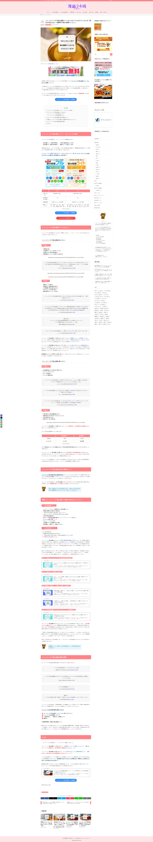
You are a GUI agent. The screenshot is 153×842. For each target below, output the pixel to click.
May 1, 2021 (72, 680)
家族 (106, 314)
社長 (101, 320)
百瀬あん (97, 144)
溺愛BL (103, 318)
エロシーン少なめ (98, 294)
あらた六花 (98, 147)
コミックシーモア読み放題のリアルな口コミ (56, 112)
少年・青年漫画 (99, 183)
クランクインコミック (100, 195)
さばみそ (97, 160)
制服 (96, 312)
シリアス (105, 294)
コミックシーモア (48, 24)
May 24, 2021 (72, 312)
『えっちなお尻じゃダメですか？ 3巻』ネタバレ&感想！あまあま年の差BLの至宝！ (103, 278)
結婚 (96, 322)
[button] (45, 798)
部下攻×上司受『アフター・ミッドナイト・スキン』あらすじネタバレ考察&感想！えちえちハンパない (103, 270)
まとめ (48, 123)
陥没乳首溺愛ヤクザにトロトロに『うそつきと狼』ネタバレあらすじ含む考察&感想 (103, 266)
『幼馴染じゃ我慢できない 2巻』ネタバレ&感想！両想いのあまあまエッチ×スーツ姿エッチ (103, 275)
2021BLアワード (72, 838)
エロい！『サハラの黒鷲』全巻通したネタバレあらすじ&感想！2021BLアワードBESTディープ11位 (71, 577)
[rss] (110, 0)
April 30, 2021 (71, 689)
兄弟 (101, 310)
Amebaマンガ (98, 197)
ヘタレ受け (104, 302)
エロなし (104, 292)
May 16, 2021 (72, 324)
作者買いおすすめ (104, 308)
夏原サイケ (98, 153)
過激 (96, 324)
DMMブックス (98, 200)
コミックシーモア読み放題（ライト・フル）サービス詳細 (59, 110)
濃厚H (107, 318)
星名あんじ (98, 169)
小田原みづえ (98, 190)
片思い (96, 320)
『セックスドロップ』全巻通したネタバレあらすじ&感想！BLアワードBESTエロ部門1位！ (71, 563)
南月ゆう (97, 149)
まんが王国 (98, 205)
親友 (105, 322)
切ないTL (106, 310)
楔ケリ (97, 158)
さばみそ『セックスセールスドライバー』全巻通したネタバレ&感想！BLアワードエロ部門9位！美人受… (71, 615)
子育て (102, 314)
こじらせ (100, 290)
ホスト (96, 304)
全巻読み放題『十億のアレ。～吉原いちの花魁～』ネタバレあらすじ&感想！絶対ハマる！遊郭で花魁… (71, 591)
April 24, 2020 (74, 384)
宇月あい (97, 185)
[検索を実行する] (111, 54)
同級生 (101, 312)
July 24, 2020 (72, 268)
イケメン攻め (98, 292)
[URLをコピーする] (87, 798)
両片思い (97, 308)
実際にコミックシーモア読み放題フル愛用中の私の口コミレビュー (61, 119)
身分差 (109, 322)
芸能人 (100, 322)
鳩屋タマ (97, 176)
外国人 (106, 312)
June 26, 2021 (71, 300)
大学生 (97, 314)
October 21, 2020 (70, 699)
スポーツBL (106, 296)
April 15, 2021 (72, 394)
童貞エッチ (106, 320)
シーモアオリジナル (99, 296)
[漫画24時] (76, 6)
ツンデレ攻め (98, 298)
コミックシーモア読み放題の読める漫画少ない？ (57, 117)
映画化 (107, 316)
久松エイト (98, 171)
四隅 (97, 162)
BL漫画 (97, 142)
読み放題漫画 (65, 838)
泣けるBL (97, 318)
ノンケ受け (97, 302)
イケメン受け (107, 290)
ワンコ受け (104, 306)
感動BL (96, 316)
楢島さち (97, 178)
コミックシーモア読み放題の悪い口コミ (57, 115)
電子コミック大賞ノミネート (104, 324)
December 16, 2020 (74, 669)
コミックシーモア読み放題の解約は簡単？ (56, 121)
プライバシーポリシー (86, 838)
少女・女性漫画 (99, 188)
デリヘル (97, 300)
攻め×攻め (102, 316)
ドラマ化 (102, 300)
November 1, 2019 (73, 404)
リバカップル (98, 306)
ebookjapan (98, 207)
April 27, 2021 (73, 333)
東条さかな (98, 167)
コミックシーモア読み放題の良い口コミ (57, 113)
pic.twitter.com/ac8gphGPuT (79, 310)
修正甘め (97, 310)
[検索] (111, 0)
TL (96, 180)
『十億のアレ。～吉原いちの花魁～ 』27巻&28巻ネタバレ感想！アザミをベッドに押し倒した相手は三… (71, 601)
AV (96, 290)
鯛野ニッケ (98, 151)
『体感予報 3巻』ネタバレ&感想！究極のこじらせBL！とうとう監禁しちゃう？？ (103, 282)
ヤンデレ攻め (102, 304)
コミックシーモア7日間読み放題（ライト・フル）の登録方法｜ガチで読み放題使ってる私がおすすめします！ (71, 771)
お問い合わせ (78, 838)
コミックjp (98, 192)
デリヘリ (104, 298)
